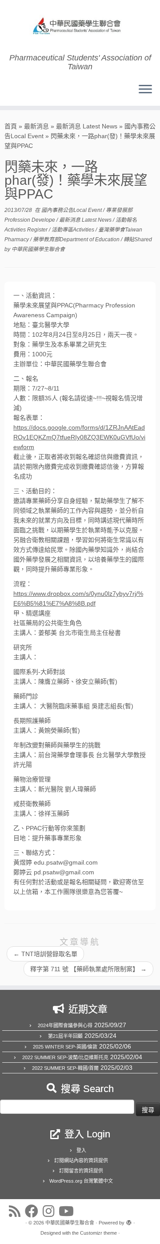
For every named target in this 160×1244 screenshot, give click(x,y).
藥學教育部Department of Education (77, 239)
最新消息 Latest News (86, 126)
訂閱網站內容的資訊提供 (81, 1160)
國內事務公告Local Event (72, 210)
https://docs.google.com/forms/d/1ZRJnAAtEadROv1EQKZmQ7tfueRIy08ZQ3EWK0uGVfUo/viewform (79, 437)
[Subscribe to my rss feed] (17, 1211)
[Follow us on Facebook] (34, 1211)
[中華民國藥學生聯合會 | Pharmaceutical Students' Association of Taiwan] (80, 26)
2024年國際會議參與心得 (65, 1025)
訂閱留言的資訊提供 (81, 1170)
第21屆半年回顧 (65, 1036)
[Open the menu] (145, 89)
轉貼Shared (138, 239)
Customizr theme (98, 1233)
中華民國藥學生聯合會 (38, 249)
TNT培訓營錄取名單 (45, 953)
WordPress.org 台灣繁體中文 (81, 1181)
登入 (81, 1150)
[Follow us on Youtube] (68, 1211)
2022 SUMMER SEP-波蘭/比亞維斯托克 (65, 1057)
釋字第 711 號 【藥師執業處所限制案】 (88, 969)
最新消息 (36, 126)
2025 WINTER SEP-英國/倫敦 (65, 1046)
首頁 (10, 126)
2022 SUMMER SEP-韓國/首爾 (65, 1068)
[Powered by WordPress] (129, 1221)
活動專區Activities (74, 230)
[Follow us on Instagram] (51, 1211)
